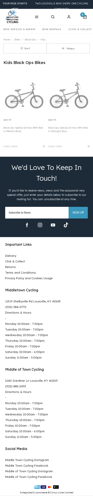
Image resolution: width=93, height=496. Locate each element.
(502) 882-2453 (15, 386)
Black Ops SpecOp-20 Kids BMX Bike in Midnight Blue (68, 129)
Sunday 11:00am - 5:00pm (23, 357)
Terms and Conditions (20, 272)
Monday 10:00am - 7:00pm (24, 323)
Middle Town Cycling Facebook (26, 465)
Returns (10, 267)
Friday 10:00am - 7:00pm (22, 346)
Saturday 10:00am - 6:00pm (25, 352)
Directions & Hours (18, 312)
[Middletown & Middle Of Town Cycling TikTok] (66, 225)
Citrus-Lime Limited (61, 492)
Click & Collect (15, 261)
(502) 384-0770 (15, 307)
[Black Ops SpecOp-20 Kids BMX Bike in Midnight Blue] (69, 95)
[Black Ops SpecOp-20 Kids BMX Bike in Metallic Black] (24, 95)
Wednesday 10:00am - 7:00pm (26, 335)
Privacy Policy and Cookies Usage (29, 278)
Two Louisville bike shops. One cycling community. (45, 6)
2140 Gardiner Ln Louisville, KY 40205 (31, 380)
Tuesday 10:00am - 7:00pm (24, 329)
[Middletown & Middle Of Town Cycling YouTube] (53, 225)
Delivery (10, 255)
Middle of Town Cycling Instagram (29, 471)
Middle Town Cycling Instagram (27, 460)
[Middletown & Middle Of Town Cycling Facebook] (27, 225)
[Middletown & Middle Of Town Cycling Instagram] (40, 225)
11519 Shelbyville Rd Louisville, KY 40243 (33, 301)
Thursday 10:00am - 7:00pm (25, 340)
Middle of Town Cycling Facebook (28, 476)
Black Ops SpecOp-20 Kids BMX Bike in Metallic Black (23, 129)
